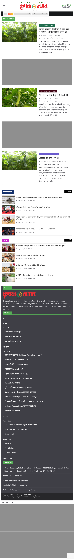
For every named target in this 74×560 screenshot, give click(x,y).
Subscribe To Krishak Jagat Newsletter (21, 424)
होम (5, 14)
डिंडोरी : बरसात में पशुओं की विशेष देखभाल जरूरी (30, 256)
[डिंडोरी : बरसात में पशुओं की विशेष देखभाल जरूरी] (8, 257)
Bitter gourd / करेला (49, 158)
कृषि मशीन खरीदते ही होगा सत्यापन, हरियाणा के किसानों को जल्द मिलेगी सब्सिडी (39, 198)
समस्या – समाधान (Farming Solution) (49, 154)
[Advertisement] (37, 72)
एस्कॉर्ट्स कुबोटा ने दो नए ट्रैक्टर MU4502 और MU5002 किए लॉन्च (35, 229)
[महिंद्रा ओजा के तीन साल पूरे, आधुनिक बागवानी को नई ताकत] (8, 209)
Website (8, 443)
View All (68, 192)
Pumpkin (62, 101)
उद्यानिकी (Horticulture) (14, 369)
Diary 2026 (9, 434)
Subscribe (7, 421)
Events (5, 416)
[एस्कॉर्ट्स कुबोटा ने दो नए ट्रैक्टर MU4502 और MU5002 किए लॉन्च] (8, 231)
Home (5, 318)
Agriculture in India (13, 341)
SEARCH (6, 323)
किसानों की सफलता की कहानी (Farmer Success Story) (25, 401)
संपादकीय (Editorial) (13, 410)
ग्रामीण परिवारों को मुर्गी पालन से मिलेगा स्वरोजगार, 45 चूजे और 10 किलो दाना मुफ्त (40, 246)
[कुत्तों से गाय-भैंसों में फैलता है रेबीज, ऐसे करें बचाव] (8, 267)
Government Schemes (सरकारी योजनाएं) (20, 392)
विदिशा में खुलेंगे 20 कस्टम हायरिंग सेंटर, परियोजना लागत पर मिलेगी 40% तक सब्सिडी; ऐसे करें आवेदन (43, 218)
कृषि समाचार (18, 14)
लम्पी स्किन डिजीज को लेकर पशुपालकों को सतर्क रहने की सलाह (34, 275)
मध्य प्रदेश (50, 38)
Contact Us (7, 458)
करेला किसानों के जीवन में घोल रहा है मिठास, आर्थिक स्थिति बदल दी (54, 30)
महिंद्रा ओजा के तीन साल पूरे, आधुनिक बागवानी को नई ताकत (34, 207)
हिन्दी (69, 5)
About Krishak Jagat (13, 331)
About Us (7, 328)
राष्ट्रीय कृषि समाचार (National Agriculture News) (23, 355)
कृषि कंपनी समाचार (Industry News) (18, 387)
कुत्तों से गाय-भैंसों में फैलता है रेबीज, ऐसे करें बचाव (30, 265)
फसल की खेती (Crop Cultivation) (48, 91)
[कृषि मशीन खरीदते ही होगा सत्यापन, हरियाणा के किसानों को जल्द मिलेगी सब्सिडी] (8, 199)
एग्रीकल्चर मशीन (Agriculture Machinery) (21, 396)
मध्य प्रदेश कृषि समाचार (58, 38)
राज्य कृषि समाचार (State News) (47, 25)
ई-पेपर (10, 14)
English (64, 5)
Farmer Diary (10, 452)
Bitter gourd (43, 38)
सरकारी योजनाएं (43, 14)
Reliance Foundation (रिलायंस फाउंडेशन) (20, 406)
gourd (57, 101)
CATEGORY (7, 351)
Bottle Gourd (51, 101)
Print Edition (10, 448)
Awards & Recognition (14, 336)
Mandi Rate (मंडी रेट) (13, 383)
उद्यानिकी (35, 14)
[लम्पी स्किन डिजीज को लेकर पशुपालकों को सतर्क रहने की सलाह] (8, 277)
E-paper (6, 346)
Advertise (7, 439)
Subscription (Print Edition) (16, 429)
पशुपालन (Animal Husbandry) (16, 373)
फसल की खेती (26, 14)
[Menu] (4, 6)
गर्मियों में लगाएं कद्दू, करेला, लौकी (53, 95)
